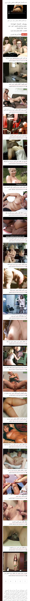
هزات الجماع (20, 28)
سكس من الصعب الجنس (20, 26)
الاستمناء (19, 24)
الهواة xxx (13, 24)
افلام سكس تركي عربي (16, 30)
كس (12, 26)
